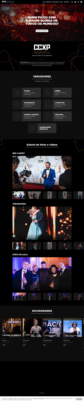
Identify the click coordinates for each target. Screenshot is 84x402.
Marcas (61, 1)
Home (44, 1)
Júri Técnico (66, 1)
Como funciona (55, 1)
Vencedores (48, 1)
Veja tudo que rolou (68, 30)
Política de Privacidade (38, 398)
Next (68, 195)
